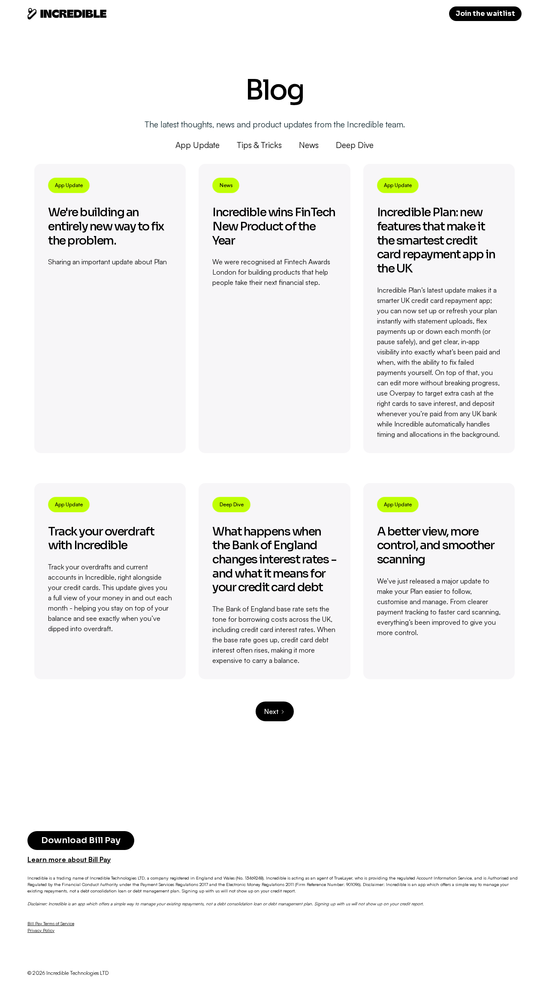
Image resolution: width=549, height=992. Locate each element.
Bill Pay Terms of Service (50, 923)
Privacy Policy (40, 930)
